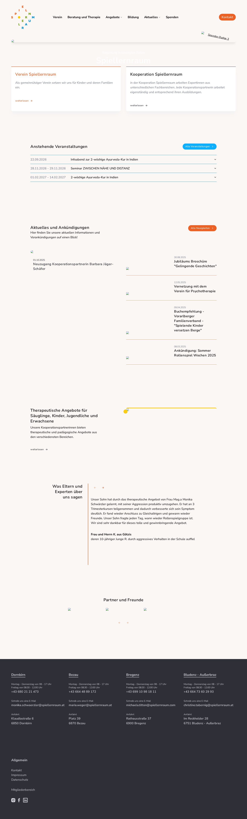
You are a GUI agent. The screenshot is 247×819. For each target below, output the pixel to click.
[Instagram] (13, 800)
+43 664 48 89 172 (82, 692)
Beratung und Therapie (84, 17)
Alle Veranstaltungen (197, 146)
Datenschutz (19, 780)
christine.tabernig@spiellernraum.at (208, 705)
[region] (144, 524)
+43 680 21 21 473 (25, 692)
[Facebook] (19, 800)
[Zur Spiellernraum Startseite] (27, 17)
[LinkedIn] (25, 800)
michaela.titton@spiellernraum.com (150, 705)
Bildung (133, 17)
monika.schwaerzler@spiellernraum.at (38, 705)
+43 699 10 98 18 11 (141, 692)
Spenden (172, 17)
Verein (57, 17)
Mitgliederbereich (23, 790)
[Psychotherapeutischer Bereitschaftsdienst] (160, 609)
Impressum (18, 775)
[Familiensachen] (84, 609)
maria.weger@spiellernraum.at (90, 705)
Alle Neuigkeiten (200, 228)
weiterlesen (22, 100)
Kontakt (227, 17)
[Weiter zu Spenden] (214, 50)
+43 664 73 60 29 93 (199, 692)
